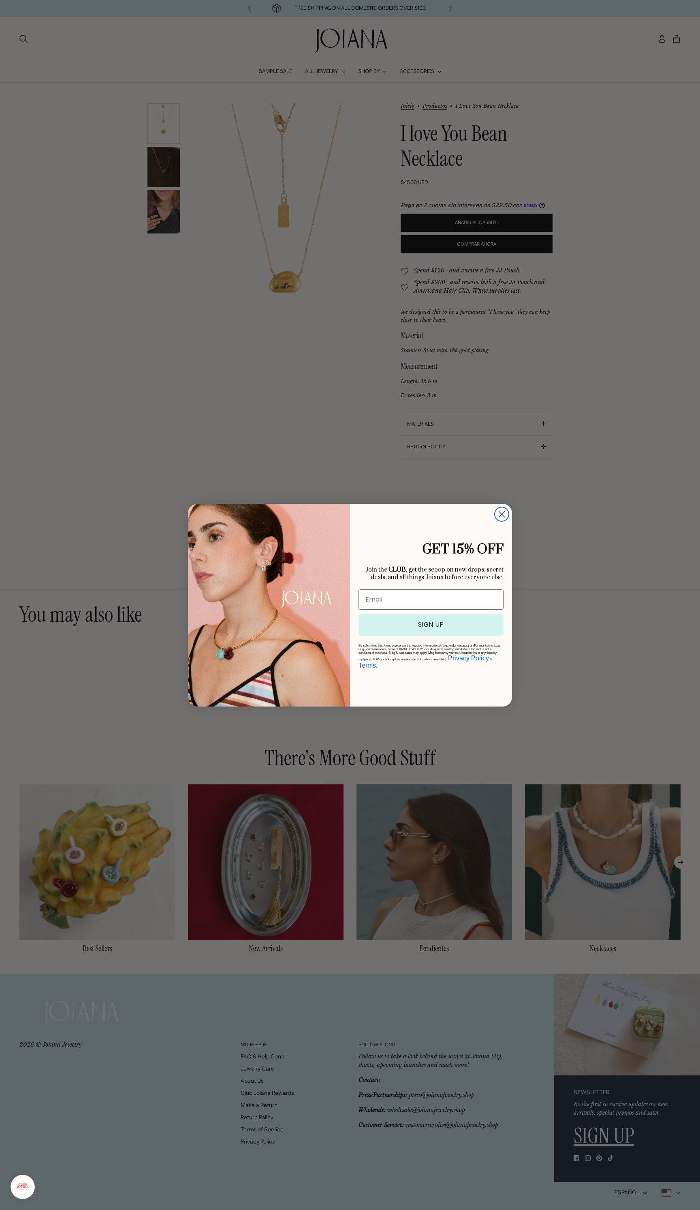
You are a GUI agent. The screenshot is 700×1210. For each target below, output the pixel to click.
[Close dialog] (502, 514)
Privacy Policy (468, 658)
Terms (367, 665)
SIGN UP (431, 624)
